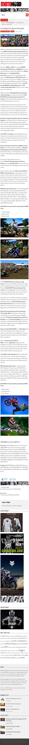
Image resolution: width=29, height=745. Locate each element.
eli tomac (22, 638)
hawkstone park (8, 641)
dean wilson (17, 638)
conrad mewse (9, 638)
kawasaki (23, 644)
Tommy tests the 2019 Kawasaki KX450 (9, 495)
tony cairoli (11, 657)
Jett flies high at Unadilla (13, 726)
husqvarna (22, 640)
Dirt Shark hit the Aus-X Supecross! (13, 703)
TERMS (10, 689)
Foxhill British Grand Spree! (13, 732)
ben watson (24, 636)
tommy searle (4, 657)
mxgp (20, 650)
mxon (6, 652)
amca (12, 636)
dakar (14, 638)
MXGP (12, 31)
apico (14, 636)
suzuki (21, 655)
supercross (16, 655)
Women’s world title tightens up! (12, 709)
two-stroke (17, 657)
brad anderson (3, 638)
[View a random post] (2, 15)
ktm (6, 646)
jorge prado (18, 643)
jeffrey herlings (11, 643)
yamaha (22, 657)
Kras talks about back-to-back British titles (10, 489)
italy (27, 641)
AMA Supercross (6, 636)
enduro (26, 638)
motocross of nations (11, 650)
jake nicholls (2, 643)
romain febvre (20, 652)
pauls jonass (15, 652)
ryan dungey (25, 652)
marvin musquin (11, 647)
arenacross (18, 636)
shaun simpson (9, 655)
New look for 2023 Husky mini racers (14, 698)
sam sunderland (3, 655)
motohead (16, 650)
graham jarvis (2, 641)
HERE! (7, 688)
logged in (10, 505)
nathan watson (10, 652)
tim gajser (25, 655)
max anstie (17, 647)
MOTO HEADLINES (10, 22)
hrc (17, 641)
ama (1, 636)
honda (14, 641)
